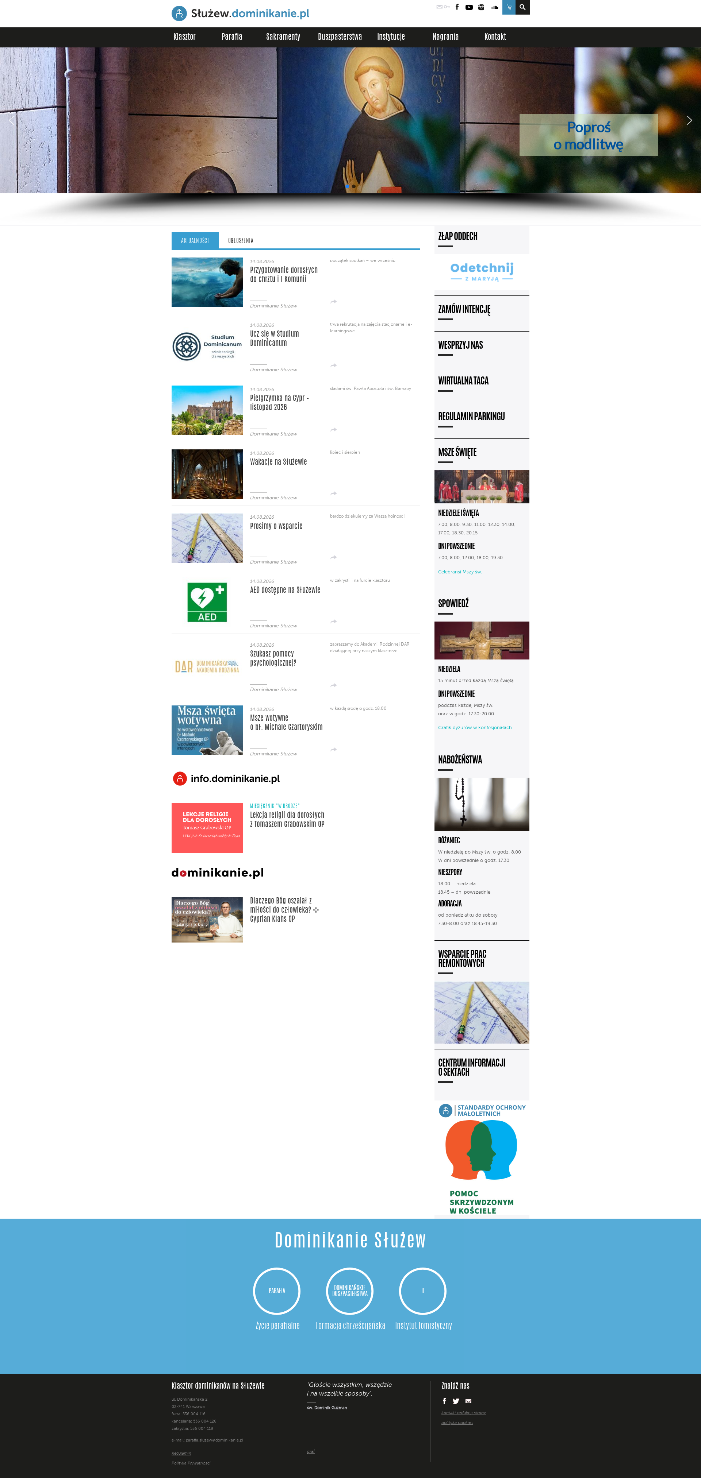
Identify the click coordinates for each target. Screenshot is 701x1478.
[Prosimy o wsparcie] (207, 560)
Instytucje (391, 37)
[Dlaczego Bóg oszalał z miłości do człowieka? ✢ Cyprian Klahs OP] (207, 941)
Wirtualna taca (463, 381)
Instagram (481, 7)
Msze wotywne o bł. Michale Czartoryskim (286, 723)
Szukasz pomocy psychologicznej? (273, 659)
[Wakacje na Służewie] (207, 497)
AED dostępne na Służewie (285, 590)
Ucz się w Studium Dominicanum (274, 339)
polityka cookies (457, 1423)
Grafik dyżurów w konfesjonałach (475, 728)
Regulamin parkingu (471, 417)
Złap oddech (458, 237)
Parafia (232, 37)
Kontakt (495, 37)
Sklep (508, 7)
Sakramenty (283, 37)
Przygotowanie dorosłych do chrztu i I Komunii (284, 275)
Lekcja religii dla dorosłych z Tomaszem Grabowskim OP (287, 820)
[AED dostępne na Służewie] (207, 625)
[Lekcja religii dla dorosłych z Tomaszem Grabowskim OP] (207, 851)
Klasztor (184, 37)
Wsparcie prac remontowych (462, 960)
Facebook (457, 7)
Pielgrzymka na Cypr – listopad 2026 (279, 403)
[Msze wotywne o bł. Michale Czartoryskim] (207, 753)
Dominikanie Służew (273, 306)
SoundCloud (495, 7)
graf (311, 1452)
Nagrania (446, 37)
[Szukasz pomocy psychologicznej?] (207, 688)
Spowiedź (453, 604)
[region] (350, 136)
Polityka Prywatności (191, 1464)
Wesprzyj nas (460, 346)
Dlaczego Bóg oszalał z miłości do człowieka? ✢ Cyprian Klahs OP (284, 910)
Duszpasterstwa (340, 37)
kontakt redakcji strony (463, 1413)
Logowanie (447, 7)
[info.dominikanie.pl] (465, 1438)
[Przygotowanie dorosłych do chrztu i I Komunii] (207, 305)
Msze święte (457, 453)
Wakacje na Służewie (278, 462)
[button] (350, 120)
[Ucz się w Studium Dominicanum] (207, 368)
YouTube (469, 7)
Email (469, 1400)
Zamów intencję (464, 310)
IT (423, 1291)
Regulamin (181, 1454)
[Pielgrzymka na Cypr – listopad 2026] (207, 433)
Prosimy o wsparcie (276, 526)
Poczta (439, 7)
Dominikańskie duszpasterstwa (350, 1291)
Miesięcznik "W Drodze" (275, 806)
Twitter (456, 1401)
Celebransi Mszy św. (460, 572)
